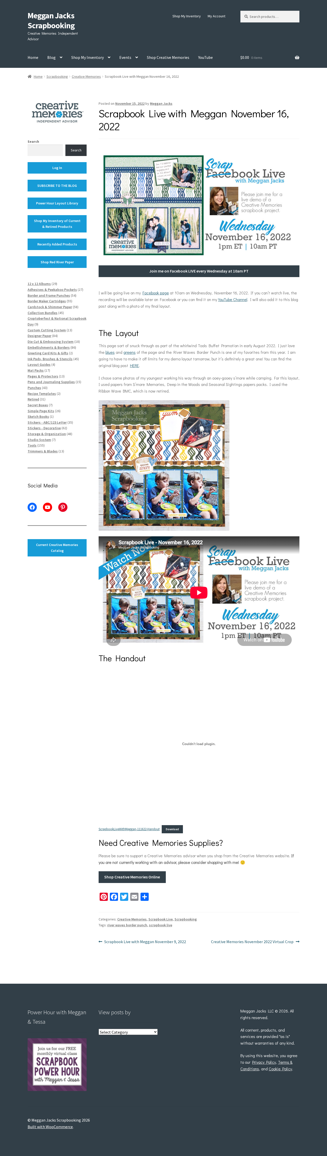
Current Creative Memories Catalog (57, 547)
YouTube (205, 57)
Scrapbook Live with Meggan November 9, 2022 (145, 942)
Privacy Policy (264, 1062)
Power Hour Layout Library (57, 203)
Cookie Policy (280, 1068)
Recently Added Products (57, 244)
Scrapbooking (57, 76)
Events (125, 57)
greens (129, 352)
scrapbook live (160, 925)
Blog (51, 57)
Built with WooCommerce (50, 1126)
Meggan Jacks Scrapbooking (51, 20)
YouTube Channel (232, 299)
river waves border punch (127, 925)
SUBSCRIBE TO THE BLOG (57, 185)
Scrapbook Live (160, 919)
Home (33, 57)
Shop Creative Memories (168, 57)
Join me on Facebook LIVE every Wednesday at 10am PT (199, 271)
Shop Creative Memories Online (132, 876)
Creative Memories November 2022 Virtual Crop (252, 942)
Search (33, 141)
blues (110, 352)
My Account (216, 16)
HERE (134, 365)
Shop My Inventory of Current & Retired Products (57, 223)
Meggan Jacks (161, 103)
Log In (57, 167)
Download (172, 829)
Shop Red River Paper (57, 262)
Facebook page (156, 292)
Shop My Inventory (186, 16)
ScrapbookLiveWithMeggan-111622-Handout (129, 829)
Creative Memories (86, 76)
